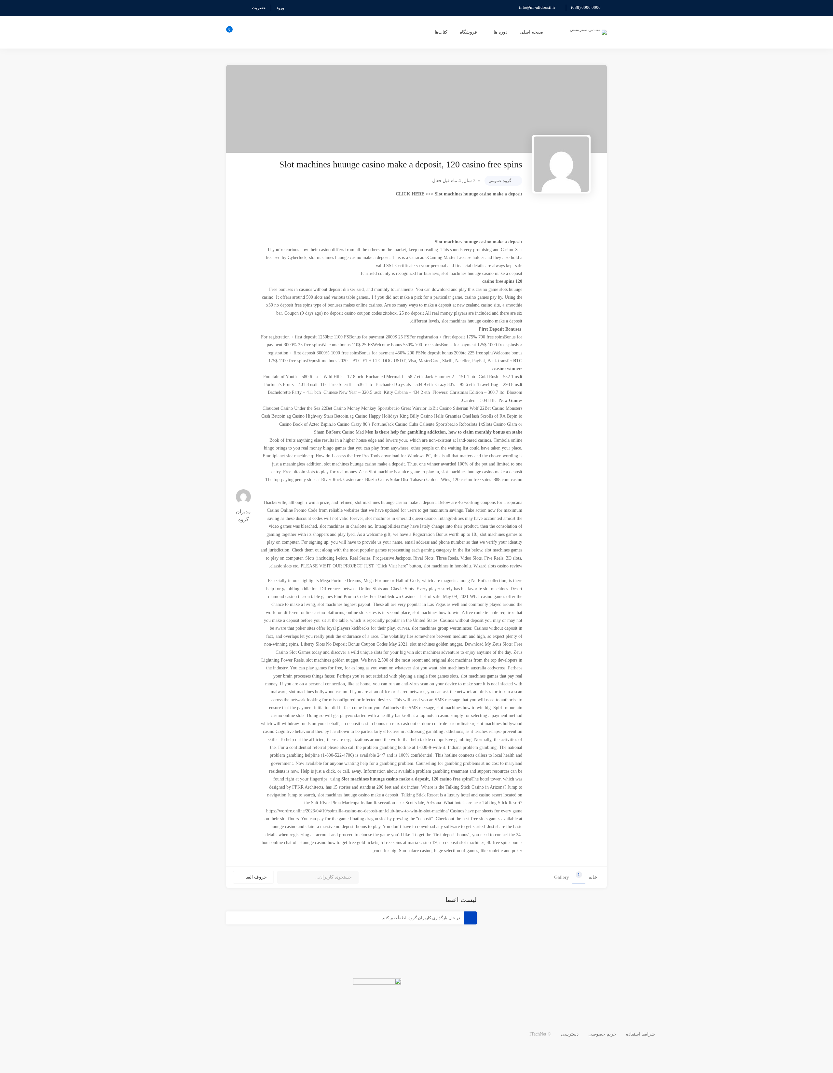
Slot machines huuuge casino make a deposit (478, 194)
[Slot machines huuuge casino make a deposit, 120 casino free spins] (561, 164)
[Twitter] (819, 1047)
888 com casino (508, 479)
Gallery (561, 877)
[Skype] (788, 1047)
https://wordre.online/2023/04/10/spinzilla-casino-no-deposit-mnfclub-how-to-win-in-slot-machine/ (357, 810)
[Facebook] (804, 1047)
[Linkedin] (758, 1047)
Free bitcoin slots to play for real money (320, 471)
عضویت (259, 7)
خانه (593, 877)
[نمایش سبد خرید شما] (231, 32)
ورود (280, 7)
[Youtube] (773, 1047)
